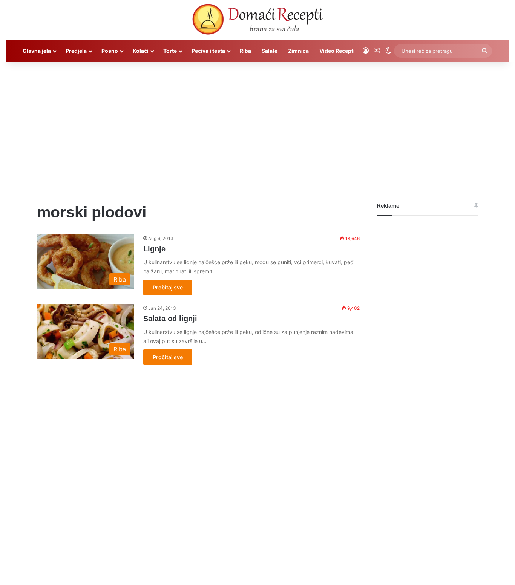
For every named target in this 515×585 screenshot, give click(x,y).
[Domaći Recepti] (257, 21)
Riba (245, 50)
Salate (269, 50)
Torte (170, 50)
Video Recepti (337, 50)
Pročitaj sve (168, 287)
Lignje (154, 249)
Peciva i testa (208, 50)
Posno (109, 50)
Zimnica (298, 50)
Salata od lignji (170, 318)
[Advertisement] (257, 126)
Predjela (76, 50)
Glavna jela (37, 50)
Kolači (141, 50)
